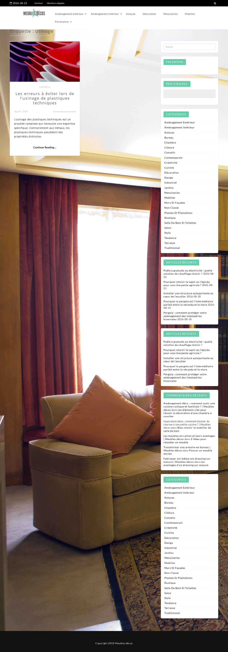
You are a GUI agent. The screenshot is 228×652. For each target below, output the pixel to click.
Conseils (44, 87)
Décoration (149, 13)
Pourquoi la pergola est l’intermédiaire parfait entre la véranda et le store (188, 303)
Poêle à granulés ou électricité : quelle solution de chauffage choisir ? (188, 272)
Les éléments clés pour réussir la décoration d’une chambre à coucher (188, 413)
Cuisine (169, 167)
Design (168, 177)
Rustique (170, 217)
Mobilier (190, 13)
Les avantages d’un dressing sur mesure (186, 463)
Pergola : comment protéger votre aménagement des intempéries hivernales (185, 316)
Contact (39, 3)
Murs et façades (174, 202)
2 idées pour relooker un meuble (185, 441)
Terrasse (169, 242)
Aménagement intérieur (105, 13)
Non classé (171, 207)
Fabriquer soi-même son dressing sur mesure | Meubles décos (187, 460)
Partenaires (62, 21)
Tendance (170, 237)
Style (167, 232)
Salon (167, 227)
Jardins (169, 187)
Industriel (170, 182)
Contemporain (173, 157)
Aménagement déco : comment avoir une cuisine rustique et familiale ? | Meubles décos (189, 406)
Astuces (131, 13)
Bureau (168, 137)
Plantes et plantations (178, 212)
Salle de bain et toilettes (180, 222)
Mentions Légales (56, 3)
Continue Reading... (44, 147)
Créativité (170, 162)
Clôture (169, 147)
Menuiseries (170, 13)
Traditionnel (172, 247)
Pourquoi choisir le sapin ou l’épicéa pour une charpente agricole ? (187, 283)
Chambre (170, 142)
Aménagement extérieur (69, 13)
